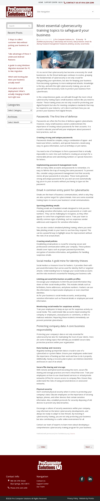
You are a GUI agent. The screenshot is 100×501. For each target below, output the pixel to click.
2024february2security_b (45, 42)
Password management (50, 44)
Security (80, 39)
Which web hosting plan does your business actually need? (18, 79)
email (87, 42)
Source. (72, 433)
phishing (71, 44)
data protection (78, 42)
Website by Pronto (86, 498)
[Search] (29, 26)
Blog (61, 2)
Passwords (63, 44)
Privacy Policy (72, 498)
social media (84, 44)
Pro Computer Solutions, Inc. (65, 39)
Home (41, 2)
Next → (89, 447)
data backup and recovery (64, 42)
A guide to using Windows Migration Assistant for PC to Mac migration (19, 68)
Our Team (41, 487)
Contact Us (41, 481)
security (77, 44)
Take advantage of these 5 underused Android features (19, 57)
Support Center (50, 2)
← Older (41, 447)
